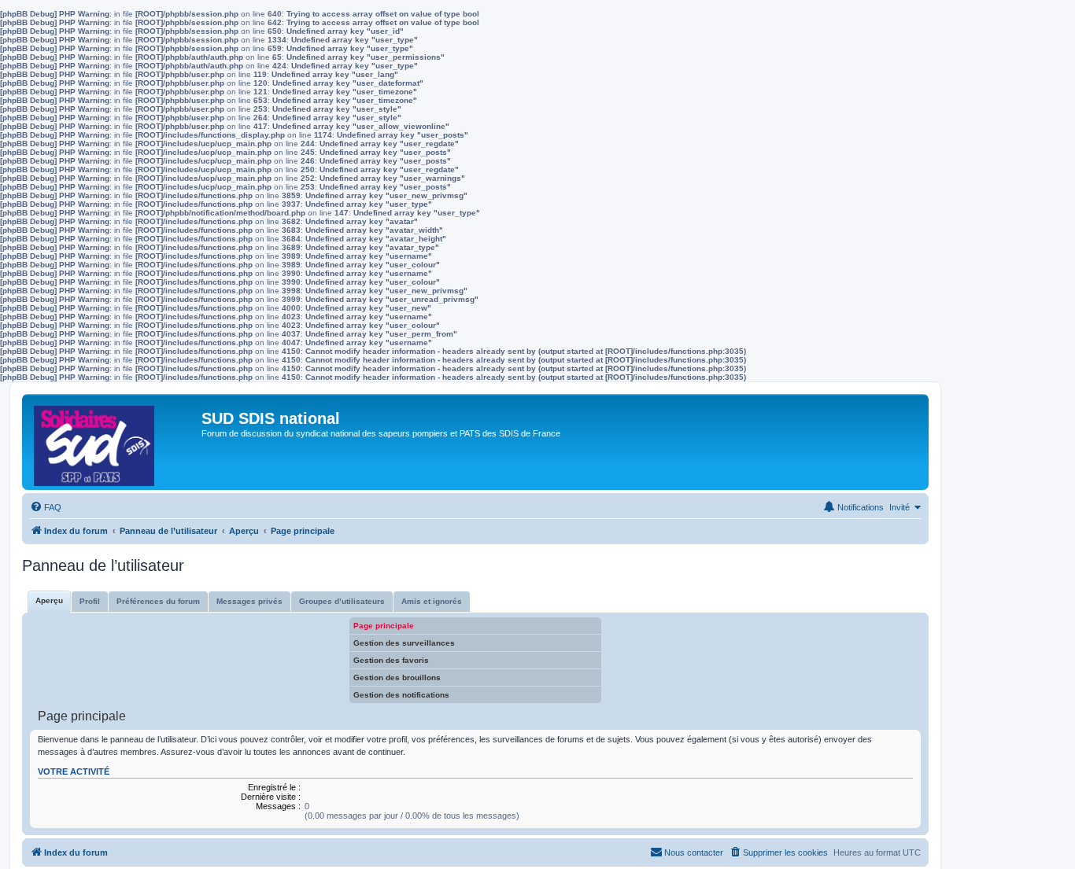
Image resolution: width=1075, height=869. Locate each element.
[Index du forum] (113, 442)
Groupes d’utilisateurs (342, 601)
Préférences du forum (158, 601)
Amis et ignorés (431, 601)
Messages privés (249, 601)
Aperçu (49, 600)
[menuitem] (45, 507)
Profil (89, 601)
